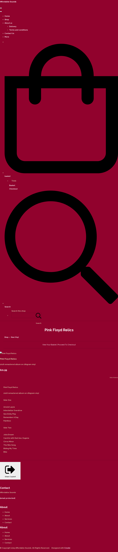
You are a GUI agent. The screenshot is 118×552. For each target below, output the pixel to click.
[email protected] (7, 498)
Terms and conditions (18, 30)
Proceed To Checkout (67, 345)
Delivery (12, 26)
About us (8, 23)
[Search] (38, 315)
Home (7, 16)
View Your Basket (49, 345)
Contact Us (9, 33)
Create (67, 548)
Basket (12, 185)
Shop (7, 20)
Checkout (13, 189)
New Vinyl (15, 337)
